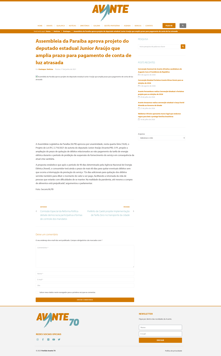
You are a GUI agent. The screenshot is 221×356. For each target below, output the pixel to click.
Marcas (138, 25)
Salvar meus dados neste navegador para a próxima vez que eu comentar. (68, 292)
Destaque (66, 31)
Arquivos (141, 134)
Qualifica (61, 25)
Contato (149, 25)
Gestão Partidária (112, 25)
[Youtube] (53, 339)
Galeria (96, 25)
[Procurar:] (158, 46)
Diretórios (84, 25)
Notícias (72, 25)
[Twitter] (59, 339)
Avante (49, 25)
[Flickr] (48, 339)
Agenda (127, 25)
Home (40, 25)
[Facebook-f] (43, 339)
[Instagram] (37, 339)
